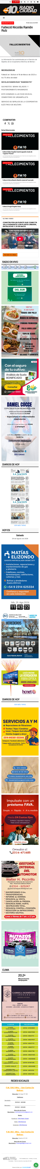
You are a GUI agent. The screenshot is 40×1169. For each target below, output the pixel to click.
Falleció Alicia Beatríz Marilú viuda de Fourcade (18, 180)
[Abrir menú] (3, 17)
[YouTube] (37, 1)
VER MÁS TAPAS (20, 525)
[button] (10, 1)
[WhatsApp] (21, 1)
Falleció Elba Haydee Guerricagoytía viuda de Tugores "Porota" (17, 153)
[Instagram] (31, 1)
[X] (24, 1)
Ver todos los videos (10, 255)
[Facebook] (27, 1)
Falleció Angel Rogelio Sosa (12, 207)
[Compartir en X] (8, 123)
